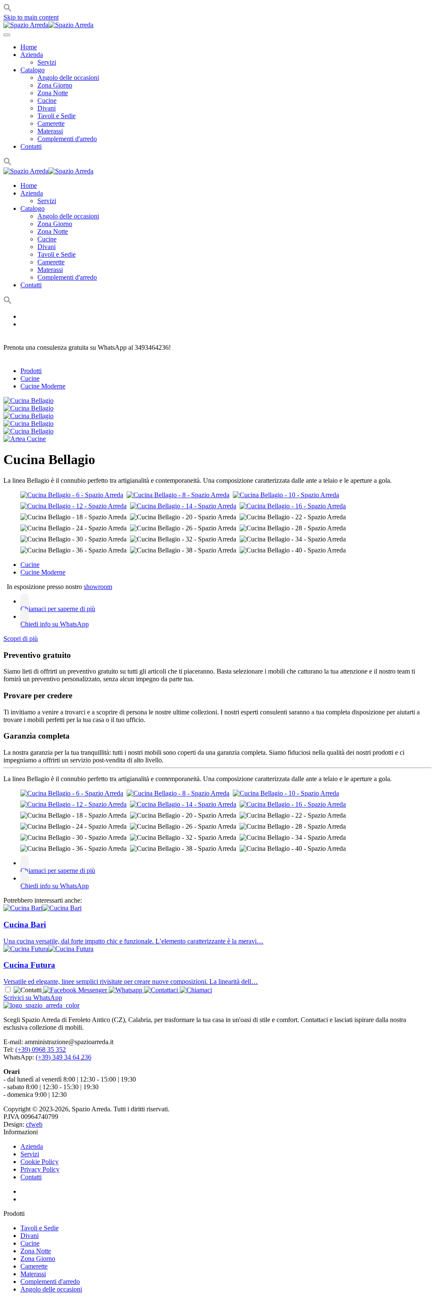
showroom (98, 586)
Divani (46, 108)
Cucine (46, 100)
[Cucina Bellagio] (28, 400)
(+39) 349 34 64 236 (63, 1057)
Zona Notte (52, 92)
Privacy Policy (39, 1169)
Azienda (31, 54)
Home (28, 47)
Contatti (31, 146)
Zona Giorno (54, 85)
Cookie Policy (39, 1161)
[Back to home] (48, 24)
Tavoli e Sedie (56, 115)
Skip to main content (31, 17)
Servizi (46, 62)
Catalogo (32, 70)
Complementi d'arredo (67, 138)
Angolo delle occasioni (68, 77)
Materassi (50, 131)
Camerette (51, 123)
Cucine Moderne (42, 386)
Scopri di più (20, 638)
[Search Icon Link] (7, 163)
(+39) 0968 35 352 (40, 1049)
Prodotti (31, 370)
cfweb (34, 1124)
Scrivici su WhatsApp (32, 997)
